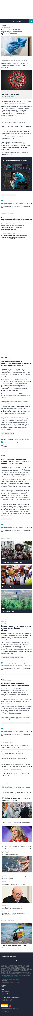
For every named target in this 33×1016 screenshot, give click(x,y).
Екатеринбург (5, 296)
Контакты (3, 954)
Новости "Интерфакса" (5, 993)
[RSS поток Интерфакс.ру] (9, 1000)
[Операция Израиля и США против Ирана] (16, 943)
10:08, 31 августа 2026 (6, 623)
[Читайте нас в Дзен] (2, 1000)
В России (4, 26)
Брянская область (6, 195)
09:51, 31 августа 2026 (6, 457)
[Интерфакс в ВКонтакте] (7, 1000)
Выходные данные (5, 1010)
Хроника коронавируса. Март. (15, 160)
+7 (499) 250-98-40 (4, 976)
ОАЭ (14, 195)
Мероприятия (13, 956)
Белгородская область (8, 433)
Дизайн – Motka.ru (5, 1011)
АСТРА (2, 989)
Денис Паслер (14, 296)
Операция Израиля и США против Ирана (13, 945)
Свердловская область (8, 657)
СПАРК (2, 983)
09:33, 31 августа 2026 (6, 680)
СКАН (2, 994)
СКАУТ (2, 986)
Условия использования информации (9, 1008)
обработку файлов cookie (25, 973)
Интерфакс (17, 21)
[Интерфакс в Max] (11, 1000)
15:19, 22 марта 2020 (5, 27)
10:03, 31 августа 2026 (6, 359)
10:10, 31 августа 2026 (6, 248)
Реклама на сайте (5, 956)
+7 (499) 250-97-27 (14, 976)
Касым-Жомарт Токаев (25, 723)
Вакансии (23, 954)
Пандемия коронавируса (10, 94)
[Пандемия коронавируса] (16, 89)
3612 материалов (5, 947)
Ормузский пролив (7, 519)
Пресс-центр (17, 954)
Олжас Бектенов (13, 723)
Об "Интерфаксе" (10, 954)
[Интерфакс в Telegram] (4, 1000)
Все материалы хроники (9, 96)
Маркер (2, 988)
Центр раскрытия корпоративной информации (10, 997)
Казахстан (4, 723)
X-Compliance (3, 985)
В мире (3, 455)
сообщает (15, 63)
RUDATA (2, 995)
